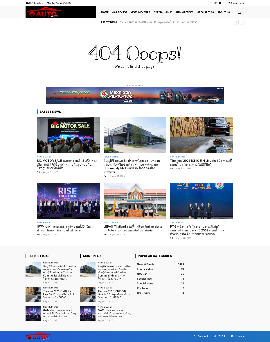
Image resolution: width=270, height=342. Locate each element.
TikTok (222, 336)
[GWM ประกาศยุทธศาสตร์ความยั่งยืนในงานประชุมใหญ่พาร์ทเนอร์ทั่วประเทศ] (68, 201)
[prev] (236, 22)
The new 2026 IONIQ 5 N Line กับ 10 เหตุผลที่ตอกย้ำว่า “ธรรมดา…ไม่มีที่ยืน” (158, 22)
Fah (38, 172)
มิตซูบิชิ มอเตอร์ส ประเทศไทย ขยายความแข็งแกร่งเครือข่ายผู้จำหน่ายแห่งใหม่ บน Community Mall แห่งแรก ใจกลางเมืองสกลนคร (132, 166)
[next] (242, 22)
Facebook (203, 336)
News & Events (44, 157)
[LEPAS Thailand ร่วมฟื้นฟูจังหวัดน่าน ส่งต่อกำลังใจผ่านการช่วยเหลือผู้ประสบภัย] (135, 201)
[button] (239, 12)
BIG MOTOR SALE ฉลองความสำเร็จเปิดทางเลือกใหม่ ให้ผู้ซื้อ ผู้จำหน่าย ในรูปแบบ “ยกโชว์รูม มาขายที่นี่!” (67, 164)
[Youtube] (220, 3)
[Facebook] (210, 3)
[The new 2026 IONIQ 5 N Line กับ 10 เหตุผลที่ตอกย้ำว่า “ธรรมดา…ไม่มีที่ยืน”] (201, 135)
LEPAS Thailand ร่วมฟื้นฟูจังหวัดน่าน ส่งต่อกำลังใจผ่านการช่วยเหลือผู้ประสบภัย (133, 228)
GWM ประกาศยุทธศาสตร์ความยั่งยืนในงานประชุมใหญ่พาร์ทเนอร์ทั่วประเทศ (66, 228)
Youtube (240, 336)
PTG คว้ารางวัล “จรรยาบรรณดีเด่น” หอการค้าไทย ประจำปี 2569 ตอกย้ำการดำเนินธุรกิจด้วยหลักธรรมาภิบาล (197, 230)
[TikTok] (215, 3)
